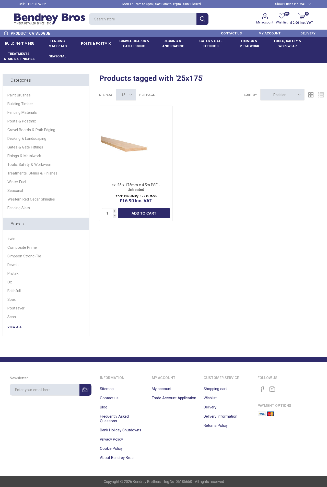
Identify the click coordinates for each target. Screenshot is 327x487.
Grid (311, 95)
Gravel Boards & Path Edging (31, 130)
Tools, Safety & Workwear (29, 164)
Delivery (210, 407)
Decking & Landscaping (26, 138)
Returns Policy (216, 425)
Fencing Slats (18, 208)
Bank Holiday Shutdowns (120, 430)
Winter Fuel (16, 182)
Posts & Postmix (21, 121)
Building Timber (20, 104)
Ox (9, 282)
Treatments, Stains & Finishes (32, 173)
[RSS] (282, 388)
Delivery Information (220, 416)
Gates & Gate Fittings (25, 147)
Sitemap (107, 388)
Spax (11, 299)
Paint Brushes (19, 95)
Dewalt (13, 265)
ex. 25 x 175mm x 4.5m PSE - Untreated (136, 187)
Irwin (11, 238)
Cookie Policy (111, 448)
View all (14, 327)
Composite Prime (22, 247)
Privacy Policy (111, 439)
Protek (12, 273)
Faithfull (14, 291)
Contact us (109, 398)
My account (264, 22)
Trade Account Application (174, 398)
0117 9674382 (36, 4)
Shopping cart (215, 388)
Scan (11, 317)
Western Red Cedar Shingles (31, 199)
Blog (103, 407)
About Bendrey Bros (117, 457)
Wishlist (210, 398)
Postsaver (16, 308)
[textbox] (142, 19)
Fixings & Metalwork (24, 156)
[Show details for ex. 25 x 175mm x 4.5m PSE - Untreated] (135, 142)
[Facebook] (262, 389)
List (320, 95)
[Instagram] (272, 389)
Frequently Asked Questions (114, 418)
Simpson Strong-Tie (24, 256)
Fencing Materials (22, 112)
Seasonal (15, 190)
